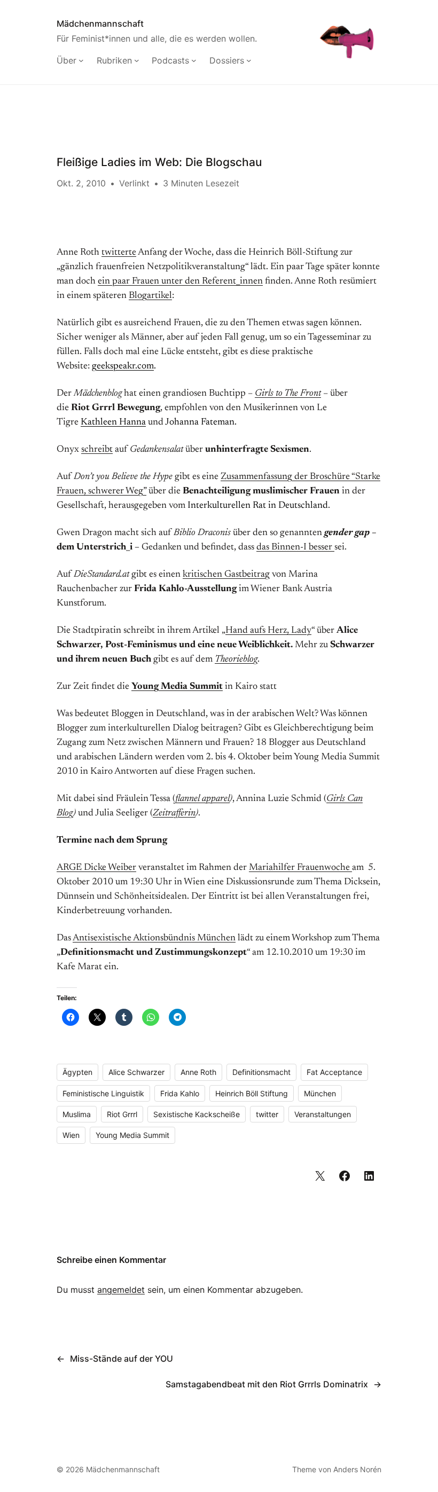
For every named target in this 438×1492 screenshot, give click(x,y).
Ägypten (77, 1072)
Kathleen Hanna (113, 422)
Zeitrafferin (174, 813)
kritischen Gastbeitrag (226, 574)
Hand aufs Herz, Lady (268, 630)
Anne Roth (198, 1072)
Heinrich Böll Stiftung (251, 1093)
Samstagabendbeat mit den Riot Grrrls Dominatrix (267, 1384)
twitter (267, 1114)
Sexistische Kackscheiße (196, 1114)
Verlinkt (134, 183)
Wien (71, 1135)
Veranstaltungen (322, 1114)
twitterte (118, 252)
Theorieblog (236, 659)
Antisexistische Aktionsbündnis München (154, 938)
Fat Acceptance (334, 1072)
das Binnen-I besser (295, 547)
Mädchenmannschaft (100, 23)
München (320, 1093)
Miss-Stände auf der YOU (121, 1358)
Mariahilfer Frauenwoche (300, 868)
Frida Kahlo (179, 1093)
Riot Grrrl (122, 1114)
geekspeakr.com (123, 366)
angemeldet (121, 1289)
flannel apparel (202, 799)
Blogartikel (150, 296)
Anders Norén (357, 1469)
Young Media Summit (177, 687)
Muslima (76, 1114)
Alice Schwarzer (136, 1072)
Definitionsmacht (261, 1072)
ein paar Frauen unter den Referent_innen (180, 281)
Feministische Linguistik (103, 1093)
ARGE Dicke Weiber (96, 868)
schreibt (97, 449)
